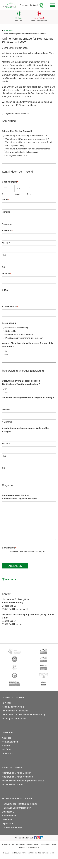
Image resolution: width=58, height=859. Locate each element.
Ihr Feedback (8, 753)
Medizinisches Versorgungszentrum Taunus (23, 781)
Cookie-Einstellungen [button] (12, 827)
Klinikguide (19, 18)
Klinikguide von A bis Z (13, 707)
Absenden (15, 566)
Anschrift (6, 243)
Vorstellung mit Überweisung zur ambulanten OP (27, 139)
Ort (3, 267)
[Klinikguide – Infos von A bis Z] (19, 15)
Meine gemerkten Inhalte (14, 718)
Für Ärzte (6, 749)
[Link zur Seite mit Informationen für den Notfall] (39, 15)
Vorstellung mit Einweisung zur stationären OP (26, 135)
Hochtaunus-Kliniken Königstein (17, 777)
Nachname (7, 224)
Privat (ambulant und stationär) (19, 334)
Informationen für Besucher (15, 711)
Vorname (6, 212)
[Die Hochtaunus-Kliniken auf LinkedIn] (41, 838)
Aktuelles (6, 738)
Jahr (29, 194)
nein (7, 354)
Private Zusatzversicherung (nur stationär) (24, 338)
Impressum (7, 823)
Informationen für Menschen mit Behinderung (23, 714)
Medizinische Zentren (12, 784)
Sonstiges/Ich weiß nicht (16, 155)
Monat (17, 194)
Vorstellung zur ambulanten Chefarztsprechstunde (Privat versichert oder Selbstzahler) (27, 150)
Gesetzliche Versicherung (16, 327)
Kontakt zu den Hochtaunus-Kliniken (19, 804)
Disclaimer (7, 819)
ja (6, 351)
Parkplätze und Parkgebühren (16, 808)
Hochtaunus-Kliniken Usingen (16, 773)
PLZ (4, 255)
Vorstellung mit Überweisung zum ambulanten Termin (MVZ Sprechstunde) (29, 144)
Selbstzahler (10, 331)
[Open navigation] (53, 5)
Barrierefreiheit (9, 816)
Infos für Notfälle (39, 18)
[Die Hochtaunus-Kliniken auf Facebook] (35, 838)
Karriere (6, 746)
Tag (3, 194)
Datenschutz (8, 812)
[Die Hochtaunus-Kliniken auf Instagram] (38, 838)
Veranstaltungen (10, 742)
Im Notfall (6, 703)
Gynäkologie (8, 30)
